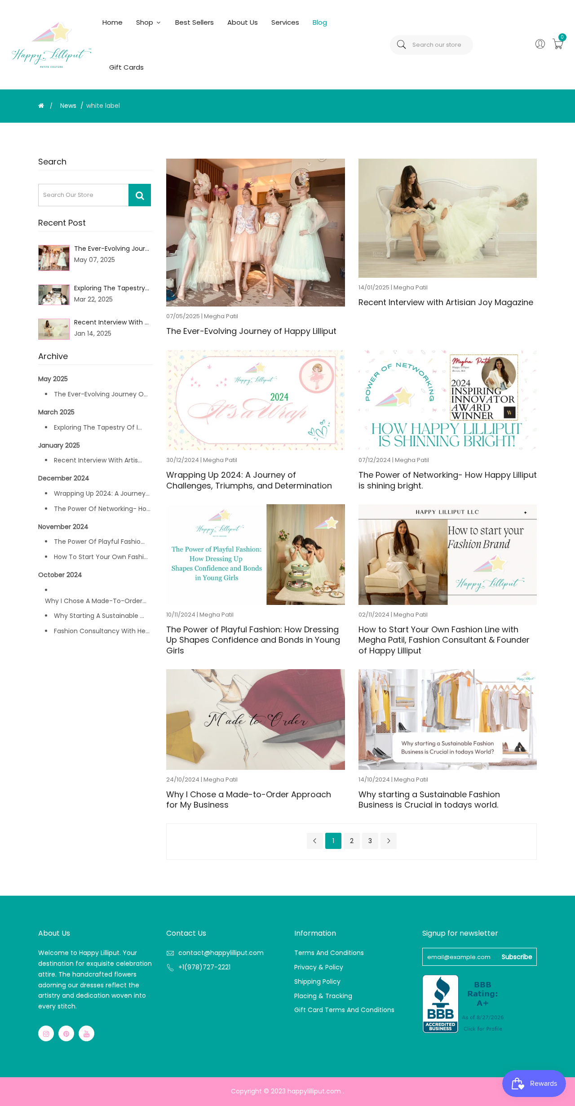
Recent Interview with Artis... (98, 460)
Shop (145, 22)
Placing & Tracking (323, 995)
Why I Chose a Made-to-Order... (95, 601)
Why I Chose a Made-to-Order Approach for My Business (248, 799)
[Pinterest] (66, 1033)
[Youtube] (86, 1033)
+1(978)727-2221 (204, 967)
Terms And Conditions (329, 952)
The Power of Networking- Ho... (102, 509)
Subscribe (517, 956)
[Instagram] (46, 1033)
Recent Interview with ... (111, 322)
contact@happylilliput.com (221, 952)
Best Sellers (194, 22)
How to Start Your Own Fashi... (101, 557)
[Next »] (388, 841)
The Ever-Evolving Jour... (111, 248)
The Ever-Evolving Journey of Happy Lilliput (251, 331)
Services (285, 22)
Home (112, 22)
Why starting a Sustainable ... (99, 616)
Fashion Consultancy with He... (102, 631)
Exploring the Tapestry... (111, 288)
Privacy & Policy (318, 967)
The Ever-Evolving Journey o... (101, 394)
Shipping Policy (317, 981)
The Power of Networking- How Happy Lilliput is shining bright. (447, 480)
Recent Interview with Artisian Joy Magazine (445, 302)
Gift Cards (126, 67)
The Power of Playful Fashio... (99, 541)
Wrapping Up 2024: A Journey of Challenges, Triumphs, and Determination (249, 480)
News (68, 105)
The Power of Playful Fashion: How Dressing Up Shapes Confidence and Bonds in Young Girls (253, 640)
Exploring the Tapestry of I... (98, 427)
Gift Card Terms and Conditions (344, 1009)
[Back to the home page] (41, 105)
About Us (242, 22)
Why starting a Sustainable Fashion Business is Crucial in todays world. (429, 799)
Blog (320, 22)
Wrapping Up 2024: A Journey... (102, 493)
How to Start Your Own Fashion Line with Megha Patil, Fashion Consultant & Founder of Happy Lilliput (444, 640)
